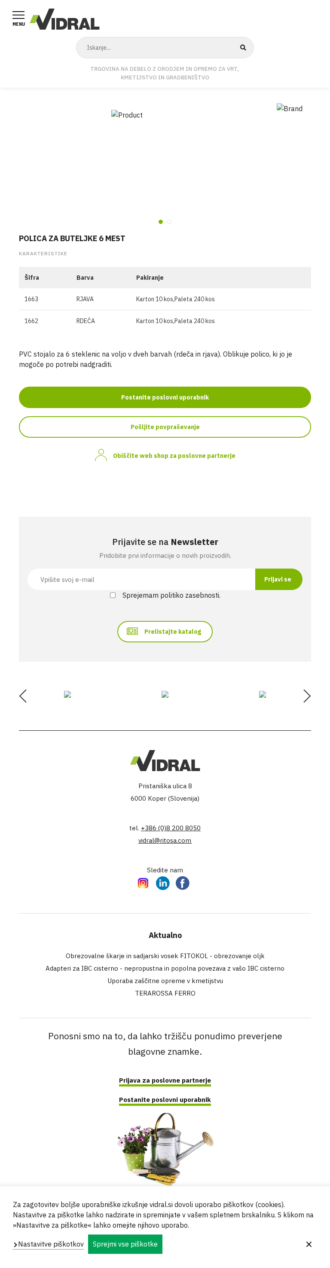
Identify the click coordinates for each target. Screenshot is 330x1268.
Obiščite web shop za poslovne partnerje (174, 456)
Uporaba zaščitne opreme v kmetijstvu (165, 981)
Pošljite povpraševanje (165, 427)
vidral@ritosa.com (165, 840)
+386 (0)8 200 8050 (171, 828)
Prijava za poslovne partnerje (165, 1080)
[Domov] (65, 18)
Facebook (182, 882)
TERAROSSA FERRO (165, 993)
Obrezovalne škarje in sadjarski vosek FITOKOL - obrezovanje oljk (165, 956)
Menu (18, 24)
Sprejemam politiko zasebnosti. (171, 595)
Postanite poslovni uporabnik (165, 397)
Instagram (143, 882)
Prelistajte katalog (172, 632)
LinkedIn (163, 882)
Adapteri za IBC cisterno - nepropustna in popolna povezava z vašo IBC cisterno (165, 968)
